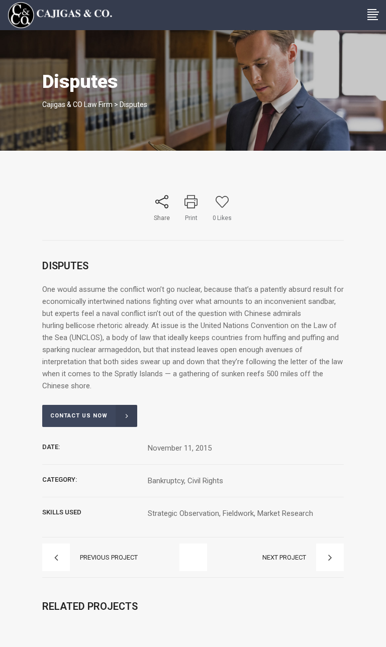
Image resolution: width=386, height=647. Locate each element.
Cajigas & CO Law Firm (77, 104)
